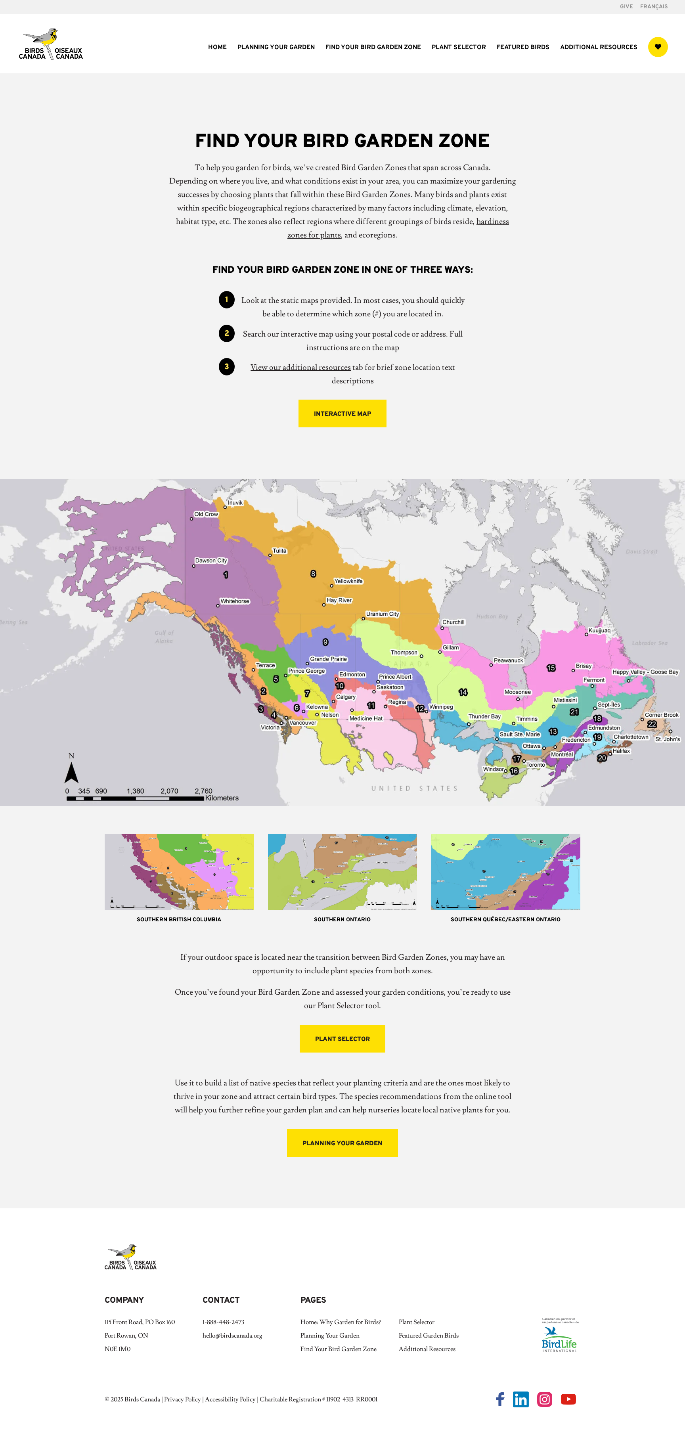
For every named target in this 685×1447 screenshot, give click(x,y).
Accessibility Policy (230, 1399)
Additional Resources (598, 48)
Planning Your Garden (276, 48)
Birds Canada (142, 1399)
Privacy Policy (182, 1399)
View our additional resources (301, 367)
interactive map (342, 414)
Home (217, 48)
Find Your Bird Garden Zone (373, 48)
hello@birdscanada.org (232, 1336)
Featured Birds (523, 48)
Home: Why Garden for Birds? (340, 1322)
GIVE (626, 7)
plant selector (342, 1039)
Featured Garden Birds (429, 1336)
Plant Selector (459, 48)
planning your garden (342, 1144)
